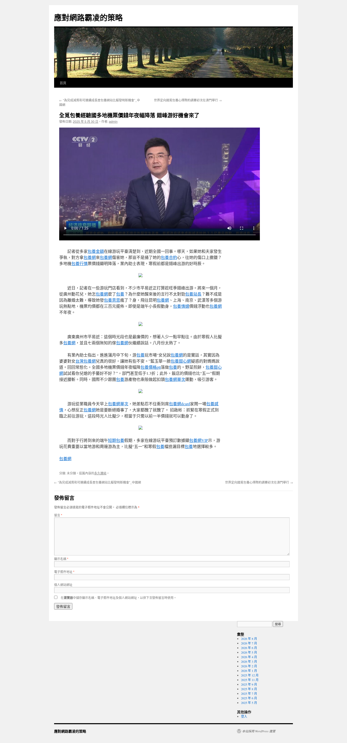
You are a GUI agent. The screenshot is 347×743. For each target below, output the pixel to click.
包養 (120, 294)
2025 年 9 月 (249, 684)
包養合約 (169, 257)
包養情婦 (181, 306)
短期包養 (116, 440)
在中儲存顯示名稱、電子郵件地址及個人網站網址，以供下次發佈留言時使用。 (119, 597)
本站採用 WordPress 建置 (258, 731)
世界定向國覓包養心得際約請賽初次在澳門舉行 (188, 100)
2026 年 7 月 (249, 643)
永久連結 (100, 473)
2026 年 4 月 (249, 657)
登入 (244, 716)
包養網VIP (198, 440)
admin (113, 121)
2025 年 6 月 (249, 698)
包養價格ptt (150, 367)
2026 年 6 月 (249, 648)
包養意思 (112, 300)
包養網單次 (175, 379)
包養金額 (96, 251)
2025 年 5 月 (249, 703)
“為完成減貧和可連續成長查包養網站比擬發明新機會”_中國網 (97, 482)
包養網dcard (179, 403)
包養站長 (193, 294)
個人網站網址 (63, 584)
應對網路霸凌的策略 (88, 17)
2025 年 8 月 (249, 689)
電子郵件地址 (64, 571)
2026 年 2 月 (249, 666)
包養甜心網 (181, 361)
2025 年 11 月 (250, 680)
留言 (58, 515)
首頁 (63, 82)
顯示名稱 (61, 558)
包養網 (90, 257)
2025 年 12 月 (250, 675)
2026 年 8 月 (249, 639)
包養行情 (79, 263)
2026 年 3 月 (249, 661)
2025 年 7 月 (249, 693)
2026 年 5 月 (249, 652)
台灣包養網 (85, 361)
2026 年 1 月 (249, 671)
